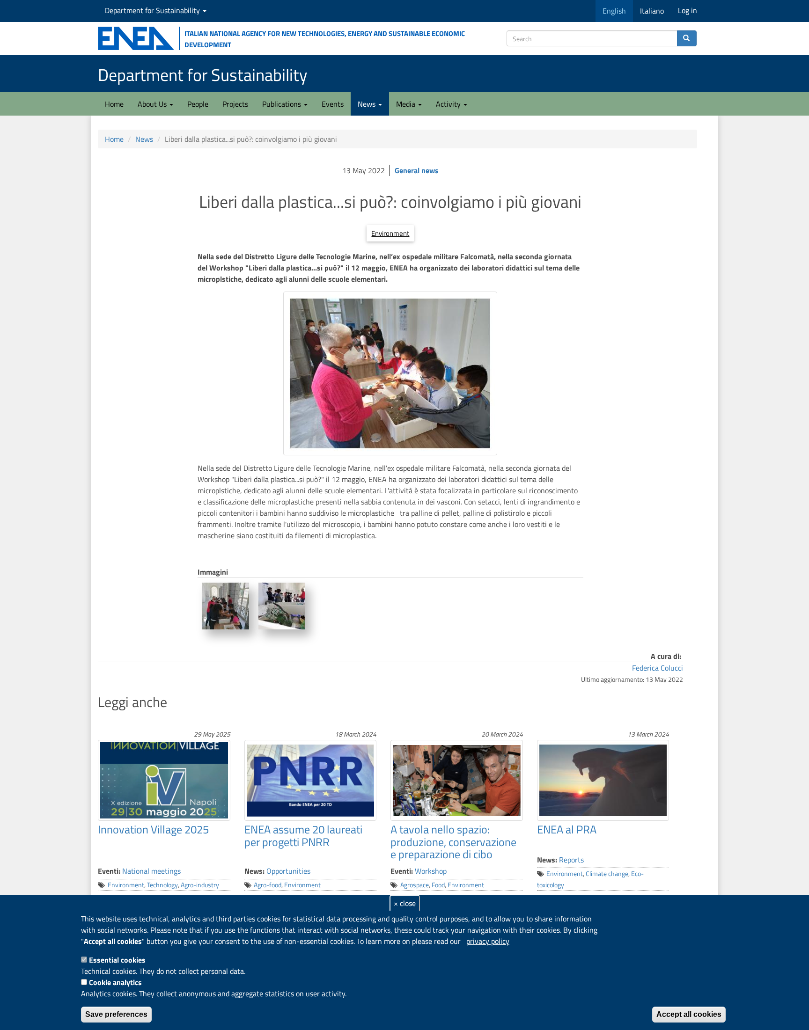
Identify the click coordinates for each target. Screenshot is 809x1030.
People (197, 104)
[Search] (687, 38)
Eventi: (109, 871)
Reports (571, 859)
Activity (449, 104)
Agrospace (414, 885)
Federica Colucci (657, 667)
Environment (390, 233)
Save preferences (116, 1014)
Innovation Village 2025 (153, 829)
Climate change (607, 873)
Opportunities (288, 871)
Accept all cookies (688, 1014)
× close (405, 903)
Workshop (431, 871)
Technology (162, 885)
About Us (153, 104)
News (367, 104)
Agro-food (267, 885)
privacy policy (487, 941)
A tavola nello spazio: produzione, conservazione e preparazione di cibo (453, 841)
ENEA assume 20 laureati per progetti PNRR (303, 835)
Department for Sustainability (153, 10)
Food (438, 885)
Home (114, 104)
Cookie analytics (115, 982)
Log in (687, 10)
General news (417, 170)
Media (406, 104)
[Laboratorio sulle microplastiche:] (281, 606)
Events (333, 104)
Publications (282, 104)
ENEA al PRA (566, 829)
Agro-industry (200, 885)
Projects (235, 104)
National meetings (151, 871)
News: (254, 871)
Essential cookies (117, 959)
